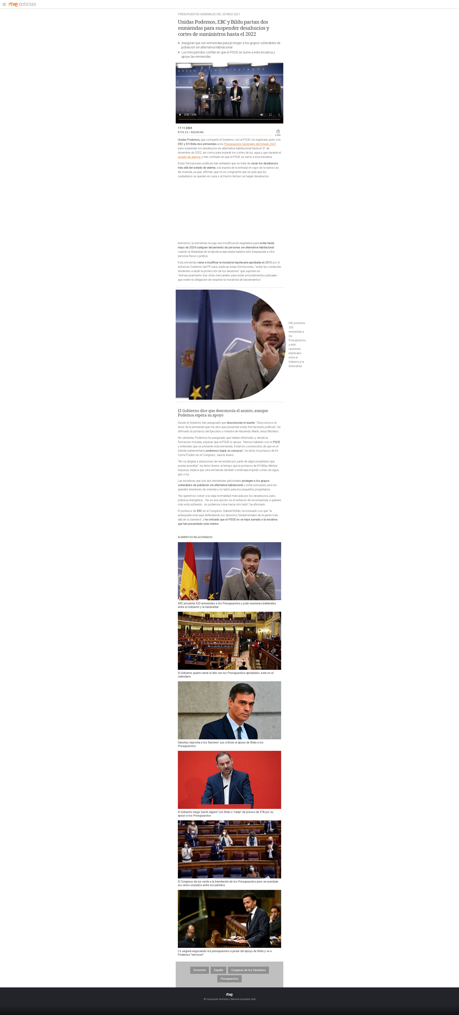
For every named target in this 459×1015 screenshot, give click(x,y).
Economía (199, 970)
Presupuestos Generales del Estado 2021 (250, 144)
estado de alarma (189, 157)
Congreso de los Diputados (248, 970)
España (218, 970)
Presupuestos (229, 978)
